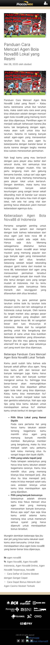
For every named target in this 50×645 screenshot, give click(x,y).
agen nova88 (14, 557)
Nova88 (30, 569)
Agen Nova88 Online (27, 565)
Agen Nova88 (14, 561)
